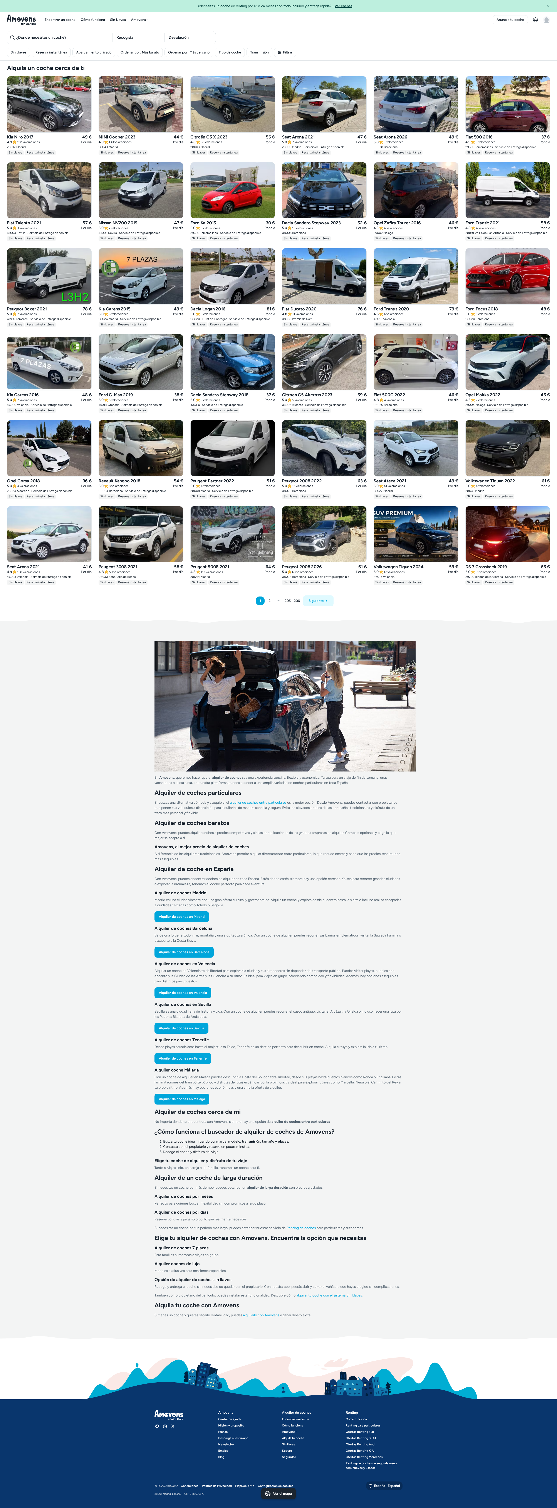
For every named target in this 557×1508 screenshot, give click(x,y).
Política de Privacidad (217, 1486)
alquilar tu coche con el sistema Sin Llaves (329, 1295)
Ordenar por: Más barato (140, 52)
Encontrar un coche (60, 20)
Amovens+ (139, 20)
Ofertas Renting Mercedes (364, 1457)
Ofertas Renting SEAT (361, 1438)
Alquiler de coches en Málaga (182, 1099)
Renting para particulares (363, 1425)
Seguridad (289, 1457)
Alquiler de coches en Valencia (183, 993)
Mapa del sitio (244, 1486)
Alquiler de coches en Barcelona (184, 952)
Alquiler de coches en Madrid (182, 917)
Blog (221, 1457)
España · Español (387, 1486)
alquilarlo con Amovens (261, 1315)
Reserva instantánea (51, 52)
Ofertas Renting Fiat (360, 1432)
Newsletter (226, 1444)
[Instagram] (165, 1426)
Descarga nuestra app (233, 1438)
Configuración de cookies (275, 1486)
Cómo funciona (93, 20)
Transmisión (259, 52)
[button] (550, 6)
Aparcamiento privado (93, 52)
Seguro (287, 1451)
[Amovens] (21, 19)
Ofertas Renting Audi (360, 1444)
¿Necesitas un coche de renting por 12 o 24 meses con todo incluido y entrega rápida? (275, 6)
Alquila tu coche (293, 1438)
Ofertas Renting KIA (360, 1451)
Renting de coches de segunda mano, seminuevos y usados (371, 1465)
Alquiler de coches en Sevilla (181, 1028)
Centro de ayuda (229, 1419)
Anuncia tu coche (510, 20)
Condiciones (189, 1486)
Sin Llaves (118, 20)
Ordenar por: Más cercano (189, 52)
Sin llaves (288, 1444)
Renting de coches (302, 1228)
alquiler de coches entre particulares (258, 802)
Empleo (223, 1451)
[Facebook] (157, 1426)
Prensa (223, 1432)
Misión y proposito (231, 1425)
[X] (172, 1426)
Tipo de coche (230, 52)
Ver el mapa (282, 1493)
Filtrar (287, 52)
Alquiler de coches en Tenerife (183, 1058)
